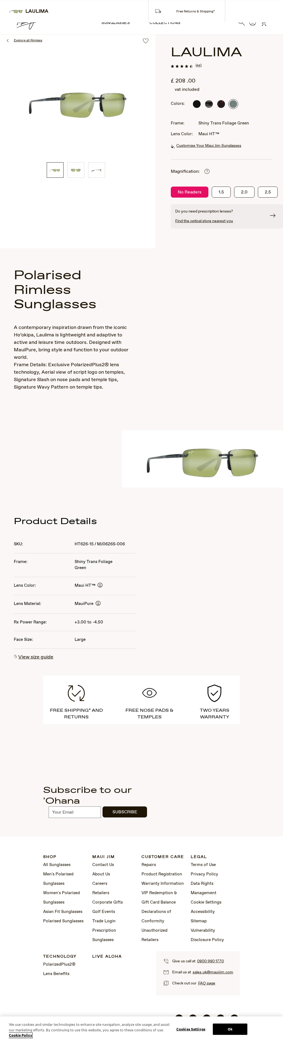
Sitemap (199, 921)
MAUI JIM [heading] (103, 857)
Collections (165, 23)
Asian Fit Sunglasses (62, 912)
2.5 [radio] (268, 192)
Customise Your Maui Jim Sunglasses (208, 145)
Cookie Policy (20, 1035)
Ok (230, 1029)
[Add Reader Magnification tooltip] (207, 172)
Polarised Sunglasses (63, 921)
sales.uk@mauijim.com (213, 972)
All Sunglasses (56, 865)
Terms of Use (203, 865)
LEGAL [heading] (199, 857)
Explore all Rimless (28, 40)
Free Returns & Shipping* (195, 11)
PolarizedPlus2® (59, 964)
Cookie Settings (206, 902)
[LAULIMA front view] (75, 170)
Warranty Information (163, 883)
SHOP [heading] (50, 857)
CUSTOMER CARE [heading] (163, 857)
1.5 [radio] (221, 192)
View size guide (35, 657)
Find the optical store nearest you (204, 221)
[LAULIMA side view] (96, 170)
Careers (99, 883)
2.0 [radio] (244, 192)
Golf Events (103, 912)
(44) (198, 65)
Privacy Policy (204, 874)
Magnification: (185, 171)
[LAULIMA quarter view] (55, 170)
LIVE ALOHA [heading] (107, 956)
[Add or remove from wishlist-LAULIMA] (145, 41)
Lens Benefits (56, 974)
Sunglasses (115, 23)
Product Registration (162, 874)
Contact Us (103, 865)
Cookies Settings (190, 1029)
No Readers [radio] (189, 192)
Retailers (100, 893)
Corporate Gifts (107, 902)
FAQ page (206, 983)
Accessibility (203, 912)
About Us (101, 874)
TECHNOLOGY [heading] (60, 956)
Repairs (149, 865)
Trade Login (104, 921)
